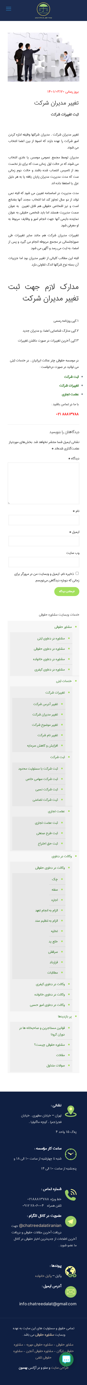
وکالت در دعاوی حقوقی (50, 868)
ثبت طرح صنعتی (47, 833)
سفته (55, 890)
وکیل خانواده (43, 1276)
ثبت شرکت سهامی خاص (42, 779)
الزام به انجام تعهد (46, 910)
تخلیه (54, 931)
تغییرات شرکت (69, 386)
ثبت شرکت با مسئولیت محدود (38, 769)
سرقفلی (53, 952)
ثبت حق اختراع (48, 844)
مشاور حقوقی (63, 627)
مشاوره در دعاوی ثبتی (51, 638)
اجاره (55, 900)
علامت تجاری (56, 811)
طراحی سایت (59, 1368)
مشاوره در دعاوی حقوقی (49, 649)
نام (76, 511)
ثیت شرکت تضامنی (45, 800)
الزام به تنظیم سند (46, 921)
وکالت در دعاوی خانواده (50, 995)
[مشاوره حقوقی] (43, 10)
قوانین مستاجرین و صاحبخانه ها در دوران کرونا (42, 1031)
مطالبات (52, 973)
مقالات (60, 1055)
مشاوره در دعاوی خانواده (49, 659)
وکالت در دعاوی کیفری (50, 984)
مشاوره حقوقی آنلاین (39, 1351)
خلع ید (53, 942)
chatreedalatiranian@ (40, 1226)
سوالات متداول (55, 1066)
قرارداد (54, 962)
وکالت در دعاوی (62, 856)
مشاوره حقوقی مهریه (39, 1345)
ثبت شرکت (57, 757)
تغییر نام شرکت (48, 735)
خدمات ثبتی (64, 681)
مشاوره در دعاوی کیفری (50, 670)
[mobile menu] (9, 9)
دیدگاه (73, 458)
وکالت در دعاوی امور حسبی (47, 1005)
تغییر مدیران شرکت (45, 715)
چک (55, 879)
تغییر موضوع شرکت (45, 725)
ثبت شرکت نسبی (46, 789)
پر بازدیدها (65, 1016)
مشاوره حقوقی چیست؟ (49, 1045)
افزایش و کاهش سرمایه (42, 746)
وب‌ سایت (72, 553)
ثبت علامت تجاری (46, 823)
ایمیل (74, 532)
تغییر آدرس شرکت (45, 704)
